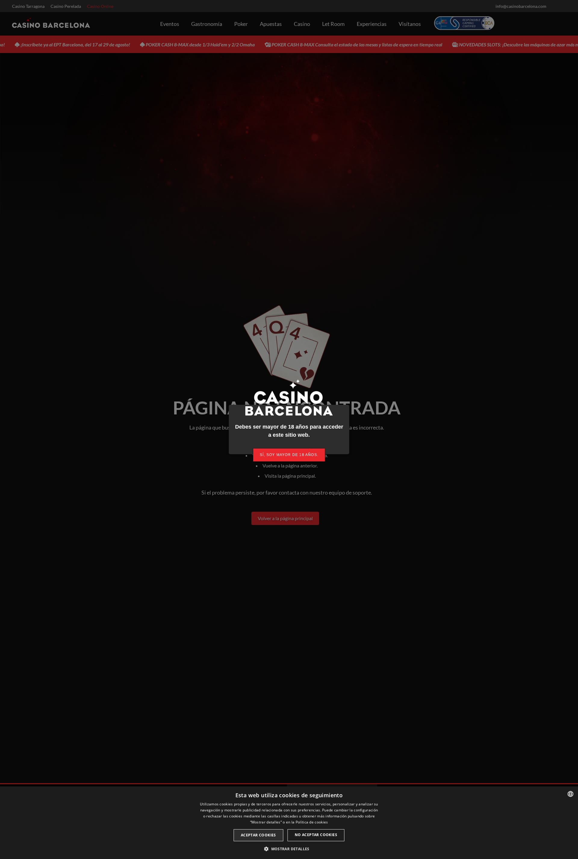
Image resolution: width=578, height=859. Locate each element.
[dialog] (289, 822)
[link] (289, 455)
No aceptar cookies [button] (316, 834)
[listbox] (570, 794)
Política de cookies (312, 822)
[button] (289, 849)
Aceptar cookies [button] (258, 835)
